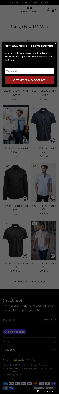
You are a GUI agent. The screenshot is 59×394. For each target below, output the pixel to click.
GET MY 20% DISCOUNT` (29, 80)
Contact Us (46, 391)
